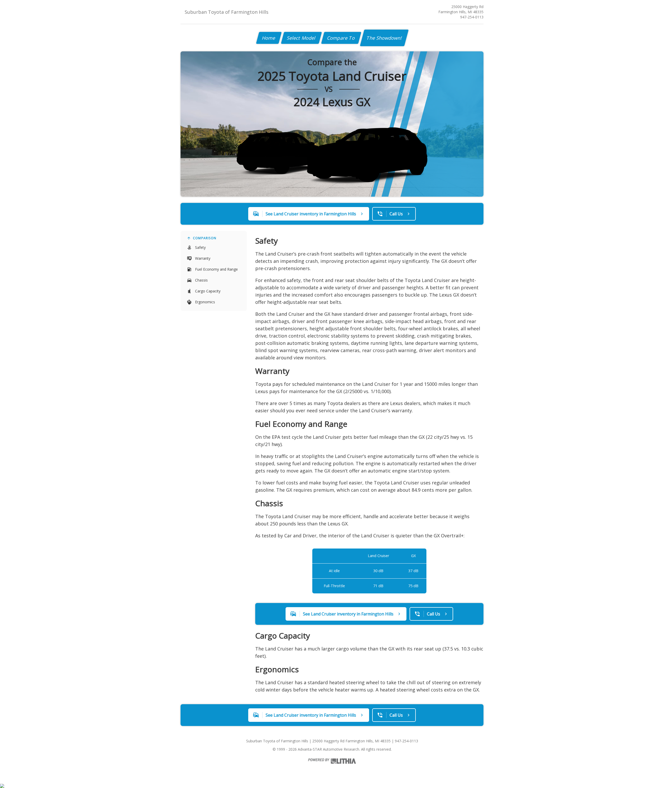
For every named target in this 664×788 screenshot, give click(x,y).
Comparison (204, 238)
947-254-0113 (471, 17)
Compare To (341, 38)
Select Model (301, 38)
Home (268, 38)
